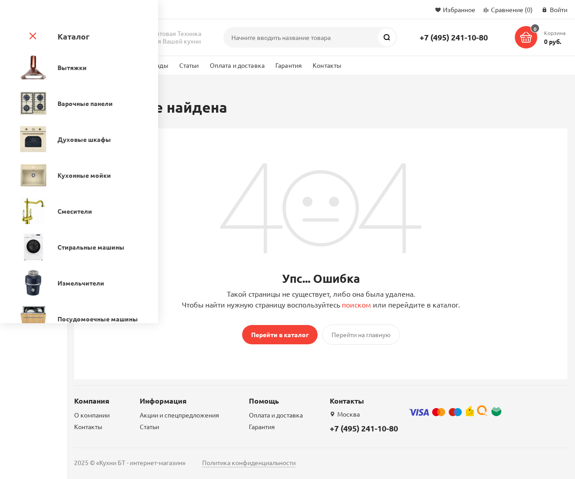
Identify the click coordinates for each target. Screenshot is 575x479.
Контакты (327, 65)
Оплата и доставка (237, 65)
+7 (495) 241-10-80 (454, 37)
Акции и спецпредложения (179, 415)
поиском (356, 304)
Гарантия (288, 65)
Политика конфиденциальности (249, 462)
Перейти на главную (361, 334)
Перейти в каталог (280, 334)
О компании (92, 415)
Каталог (73, 36)
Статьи (189, 65)
